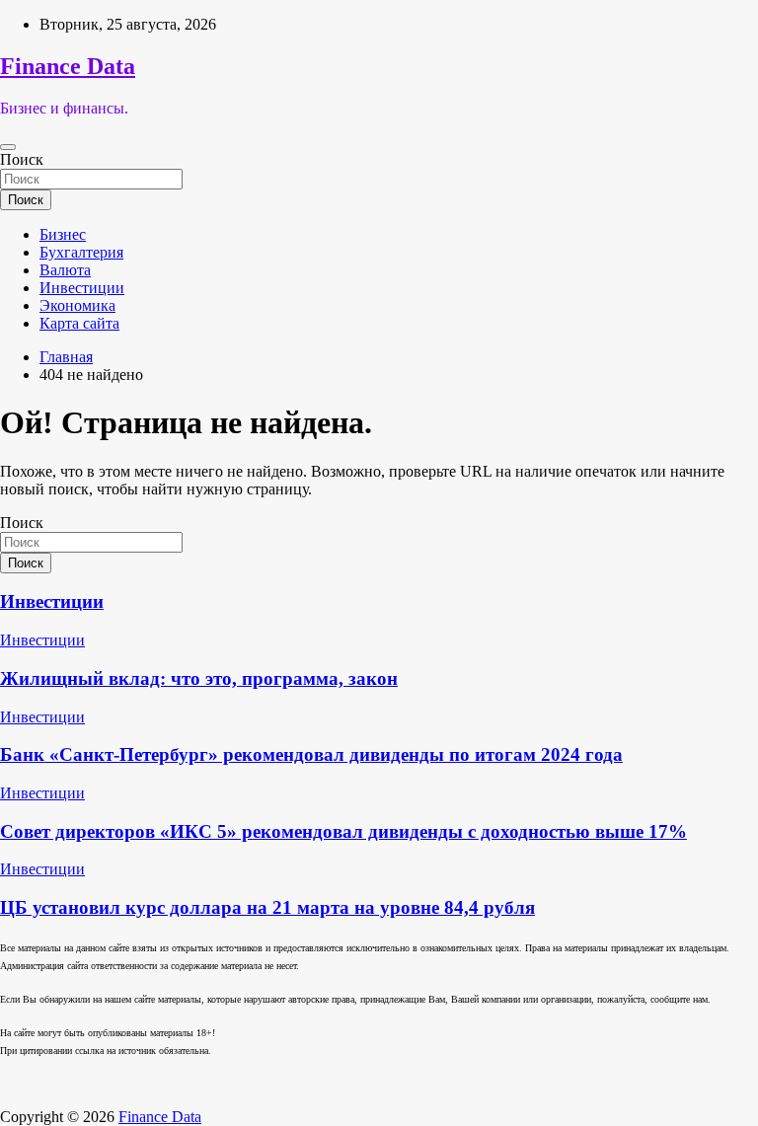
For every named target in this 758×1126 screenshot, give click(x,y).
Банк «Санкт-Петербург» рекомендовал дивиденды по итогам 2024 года (311, 754)
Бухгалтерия (81, 252)
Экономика (77, 305)
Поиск (21, 159)
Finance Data (67, 66)
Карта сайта (79, 323)
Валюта (65, 270)
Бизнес (62, 234)
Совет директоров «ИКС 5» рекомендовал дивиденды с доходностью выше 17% (343, 831)
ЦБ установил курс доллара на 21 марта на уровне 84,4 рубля (267, 907)
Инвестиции (81, 287)
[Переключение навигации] (8, 147)
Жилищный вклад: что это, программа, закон (199, 678)
